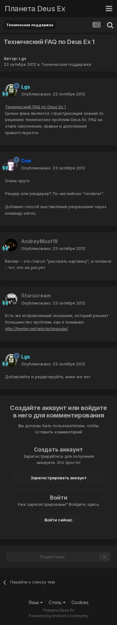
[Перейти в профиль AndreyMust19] (11, 245)
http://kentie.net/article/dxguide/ (36, 328)
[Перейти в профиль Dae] (11, 164)
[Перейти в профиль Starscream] (11, 299)
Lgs (23, 58)
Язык (34, 602)
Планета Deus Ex (35, 8)
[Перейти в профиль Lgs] (11, 90)
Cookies (80, 602)
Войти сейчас (59, 519)
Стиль (56, 602)
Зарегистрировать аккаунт (59, 477)
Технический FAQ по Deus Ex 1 (35, 106)
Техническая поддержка (66, 64)
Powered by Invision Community (58, 615)
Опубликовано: (53, 93)
